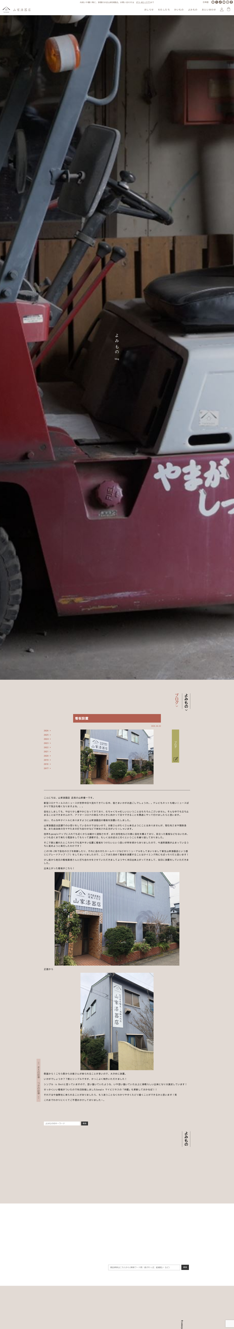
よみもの (193, 10)
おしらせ (149, 10)
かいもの (179, 10)
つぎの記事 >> (38, 1090)
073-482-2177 (143, 2)
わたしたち (164, 10)
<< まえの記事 (38, 1070)
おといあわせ (209, 10)
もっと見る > (123, 1187)
